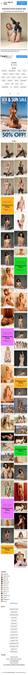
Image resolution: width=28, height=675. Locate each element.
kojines (17, 74)
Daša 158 (5, 578)
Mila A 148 (5, 580)
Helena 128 (6, 587)
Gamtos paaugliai (14, 662)
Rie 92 (4, 597)
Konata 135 (5, 583)
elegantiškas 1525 (14, 643)
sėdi (12, 83)
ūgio (8, 77)
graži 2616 (14, 617)
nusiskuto (4, 70)
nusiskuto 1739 (14, 640)
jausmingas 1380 (14, 646)
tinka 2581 (14, 620)
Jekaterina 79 (6, 599)
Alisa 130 (5, 585)
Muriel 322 (5, 574)
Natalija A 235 (6, 576)
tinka (21, 83)
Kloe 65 (5, 601)
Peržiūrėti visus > (14, 603)
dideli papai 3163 (14, 609)
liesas (19, 70)
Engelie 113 (6, 589)
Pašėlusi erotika (14, 657)
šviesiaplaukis (12, 70)
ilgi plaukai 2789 (14, 615)
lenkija (24, 70)
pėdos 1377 (14, 649)
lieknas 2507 (14, 626)
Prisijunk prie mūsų (22, 3)
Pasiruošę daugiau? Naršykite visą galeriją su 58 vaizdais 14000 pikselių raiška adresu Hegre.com (14, 50)
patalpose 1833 (14, 637)
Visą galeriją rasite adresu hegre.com (14, 11)
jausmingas (23, 87)
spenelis (16, 87)
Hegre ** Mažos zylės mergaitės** (14, 659)
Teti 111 (5, 593)
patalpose (10, 80)
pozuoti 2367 (14, 629)
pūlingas (11, 74)
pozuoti (7, 83)
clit (11, 87)
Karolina (15, 65)
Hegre (8, 3)
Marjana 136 (6, 582)
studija (23, 74)
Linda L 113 (6, 591)
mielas (3, 77)
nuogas (13, 77)
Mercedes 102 (6, 595)
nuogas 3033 (14, 612)
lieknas (3, 80)
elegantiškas (5, 87)
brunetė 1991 (14, 632)
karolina (5, 74)
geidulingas (23, 80)
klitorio (25, 77)
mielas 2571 (14, 623)
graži (17, 83)
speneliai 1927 (14, 635)
